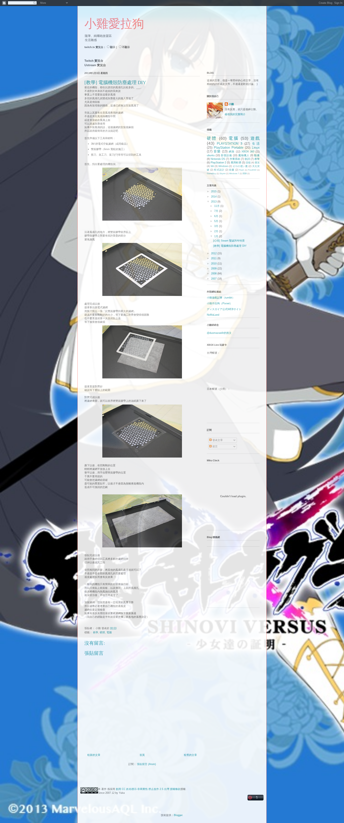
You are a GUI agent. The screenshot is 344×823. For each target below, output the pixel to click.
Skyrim (223, 173)
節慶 (231, 169)
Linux (256, 147)
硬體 (102, 632)
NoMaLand (213, 314)
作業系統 (235, 158)
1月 (216, 236)
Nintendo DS (218, 158)
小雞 (231, 104)
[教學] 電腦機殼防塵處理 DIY (230, 245)
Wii (212, 166)
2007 (214, 278)
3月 (216, 226)
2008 (214, 273)
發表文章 (217, 440)
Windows (223, 166)
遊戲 (255, 138)
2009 (214, 268)
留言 (215, 446)
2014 (214, 196)
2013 (214, 201)
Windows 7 (234, 173)
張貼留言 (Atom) (146, 764)
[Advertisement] (232, 578)
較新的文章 (93, 754)
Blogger (178, 815)
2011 (214, 258)
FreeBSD (252, 170)
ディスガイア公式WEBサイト (224, 309)
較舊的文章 (190, 754)
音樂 (217, 151)
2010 (214, 263)
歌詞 (247, 158)
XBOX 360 (247, 151)
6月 (216, 216)
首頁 (142, 754)
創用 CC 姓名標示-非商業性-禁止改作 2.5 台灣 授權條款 (148, 789)
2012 (214, 253)
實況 (257, 162)
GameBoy (211, 173)
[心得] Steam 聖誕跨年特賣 (229, 240)
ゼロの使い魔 (240, 166)
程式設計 (219, 169)
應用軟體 (236, 162)
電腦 (109, 632)
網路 (232, 151)
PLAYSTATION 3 (229, 143)
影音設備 (226, 155)
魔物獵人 (243, 155)
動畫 (257, 155)
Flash (241, 170)
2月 (216, 231)
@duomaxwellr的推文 (219, 332)
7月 (216, 210)
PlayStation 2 (218, 162)
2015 (214, 191)
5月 (216, 221)
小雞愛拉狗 (114, 23)
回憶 (248, 162)
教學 (95, 632)
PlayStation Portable (228, 147)
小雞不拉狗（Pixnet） (219, 303)
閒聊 (245, 173)
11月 (217, 205)
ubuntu (211, 155)
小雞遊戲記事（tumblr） (221, 297)
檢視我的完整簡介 (235, 114)
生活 (256, 143)
